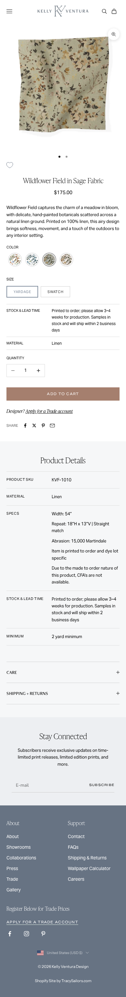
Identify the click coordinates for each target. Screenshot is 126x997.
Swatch (55, 291)
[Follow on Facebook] (9, 933)
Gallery (13, 890)
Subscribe (102, 785)
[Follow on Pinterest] (43, 933)
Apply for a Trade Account (42, 922)
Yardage (22, 291)
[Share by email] (52, 425)
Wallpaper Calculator (89, 868)
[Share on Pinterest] (43, 425)
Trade (12, 879)
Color (12, 247)
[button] (15, 260)
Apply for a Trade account (49, 411)
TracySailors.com (76, 980)
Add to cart (63, 394)
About (12, 836)
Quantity (15, 358)
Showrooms (18, 847)
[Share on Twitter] (34, 425)
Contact (76, 836)
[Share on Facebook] (25, 425)
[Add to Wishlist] (12, 165)
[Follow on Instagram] (26, 933)
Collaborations (21, 858)
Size (10, 279)
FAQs (73, 847)
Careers (76, 879)
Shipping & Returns (87, 858)
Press (12, 868)
